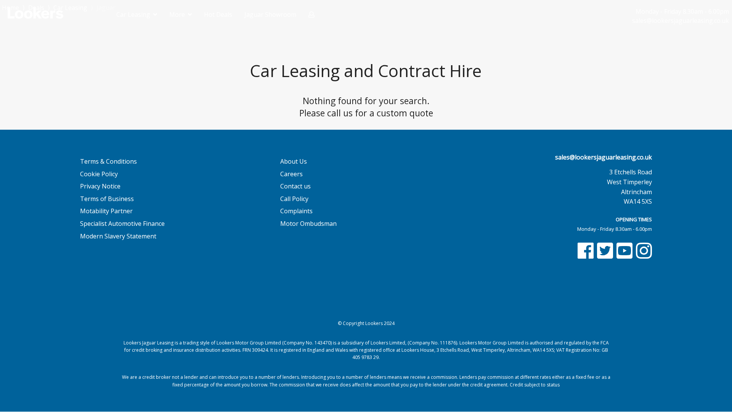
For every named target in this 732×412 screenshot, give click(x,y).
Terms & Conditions (108, 161)
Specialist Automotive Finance (122, 223)
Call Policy (294, 199)
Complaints (296, 211)
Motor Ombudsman (308, 223)
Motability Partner (106, 211)
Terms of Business (107, 199)
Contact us (295, 186)
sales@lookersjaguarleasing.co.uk (603, 157)
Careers (291, 174)
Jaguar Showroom (270, 14)
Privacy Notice (100, 186)
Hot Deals (218, 14)
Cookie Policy (99, 174)
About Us (293, 161)
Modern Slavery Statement (118, 236)
